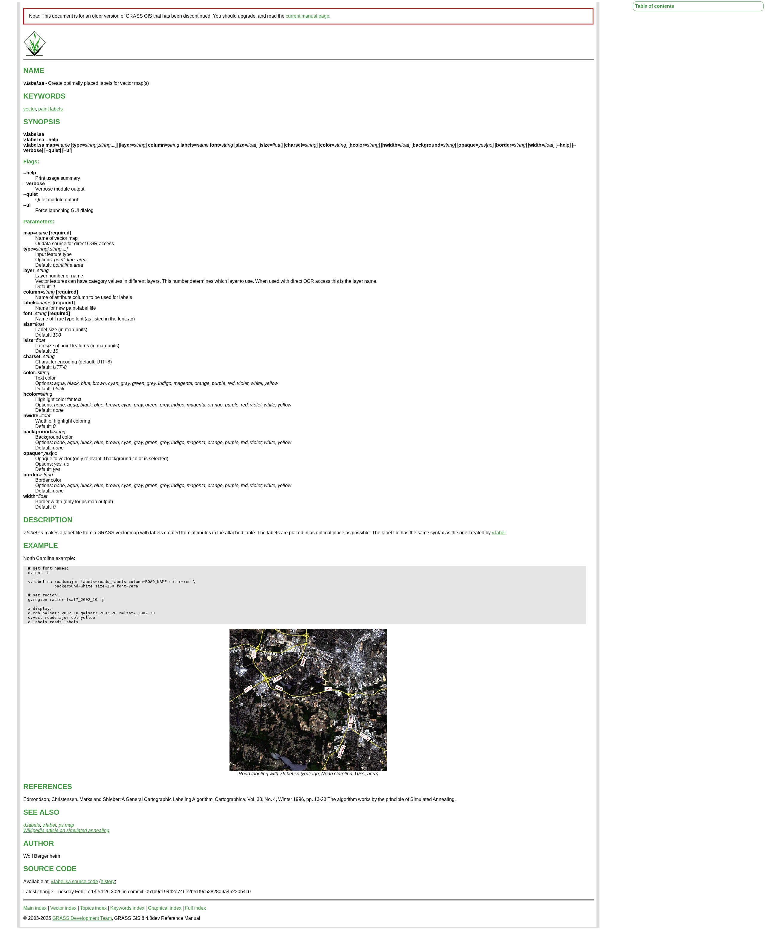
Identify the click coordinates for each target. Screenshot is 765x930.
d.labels (31, 825)
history (108, 881)
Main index (35, 908)
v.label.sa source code (74, 881)
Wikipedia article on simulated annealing (66, 830)
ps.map (66, 825)
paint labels (50, 108)
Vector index (63, 908)
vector (29, 108)
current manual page (307, 16)
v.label (499, 532)
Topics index (93, 908)
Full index (195, 908)
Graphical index (164, 908)
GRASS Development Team (82, 918)
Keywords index (127, 908)
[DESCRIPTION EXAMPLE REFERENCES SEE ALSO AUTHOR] (34, 54)
